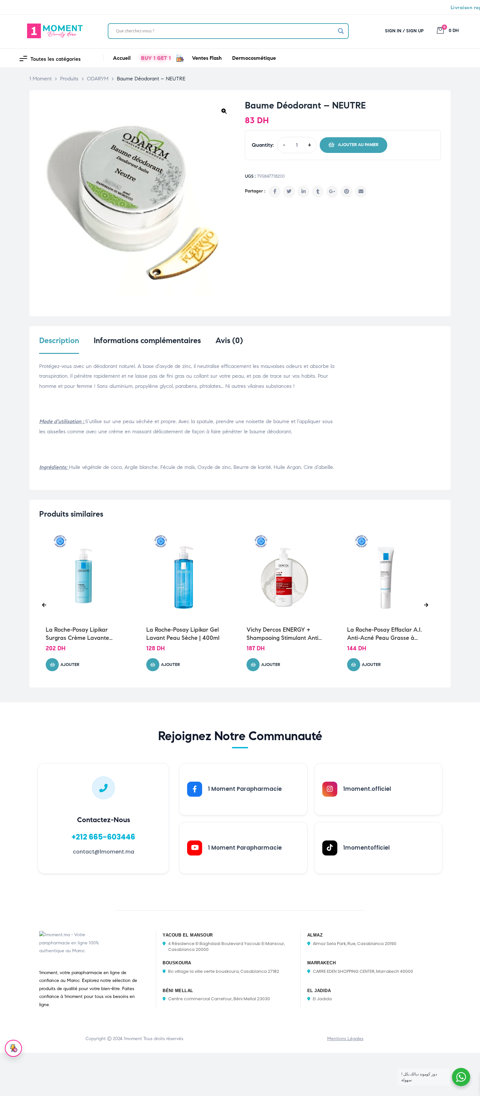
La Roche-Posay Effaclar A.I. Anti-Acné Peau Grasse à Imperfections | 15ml (384, 634)
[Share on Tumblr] (318, 191)
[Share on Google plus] (332, 191)
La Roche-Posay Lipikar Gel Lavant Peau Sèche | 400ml (182, 633)
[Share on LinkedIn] (303, 191)
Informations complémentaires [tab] (147, 340)
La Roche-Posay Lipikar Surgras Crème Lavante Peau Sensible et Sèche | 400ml (78, 634)
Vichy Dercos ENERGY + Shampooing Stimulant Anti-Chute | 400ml (284, 634)
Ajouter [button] (69, 664)
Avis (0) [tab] (229, 340)
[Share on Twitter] (289, 191)
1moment (133, 1038)
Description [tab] (59, 340)
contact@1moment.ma (103, 851)
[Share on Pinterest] (346, 191)
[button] (224, 111)
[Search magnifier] (340, 31)
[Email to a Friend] (361, 191)
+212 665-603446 (103, 837)
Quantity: (263, 145)
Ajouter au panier (358, 144)
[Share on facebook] (274, 191)
